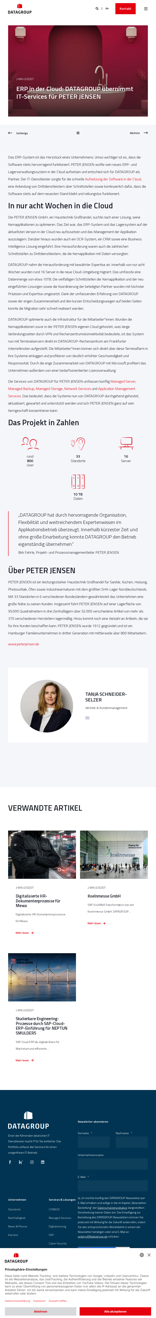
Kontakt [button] (125, 8)
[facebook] (11, 1161)
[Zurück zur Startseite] (19, 9)
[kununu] (21, 1161)
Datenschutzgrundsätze (112, 1208)
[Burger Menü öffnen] (146, 8)
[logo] (28, 1120)
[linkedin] (41, 1161)
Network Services (77, 388)
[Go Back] (78, 133)
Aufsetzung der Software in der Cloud (113, 179)
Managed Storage (49, 388)
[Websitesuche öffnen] (97, 8)
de (107, 8)
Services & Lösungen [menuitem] (62, 1200)
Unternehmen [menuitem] (17, 1200)
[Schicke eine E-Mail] (87, 718)
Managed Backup (21, 388)
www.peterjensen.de (23, 644)
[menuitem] (14, 1209)
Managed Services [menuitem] (60, 1218)
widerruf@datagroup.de (92, 1236)
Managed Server (122, 381)
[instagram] (32, 1161)
